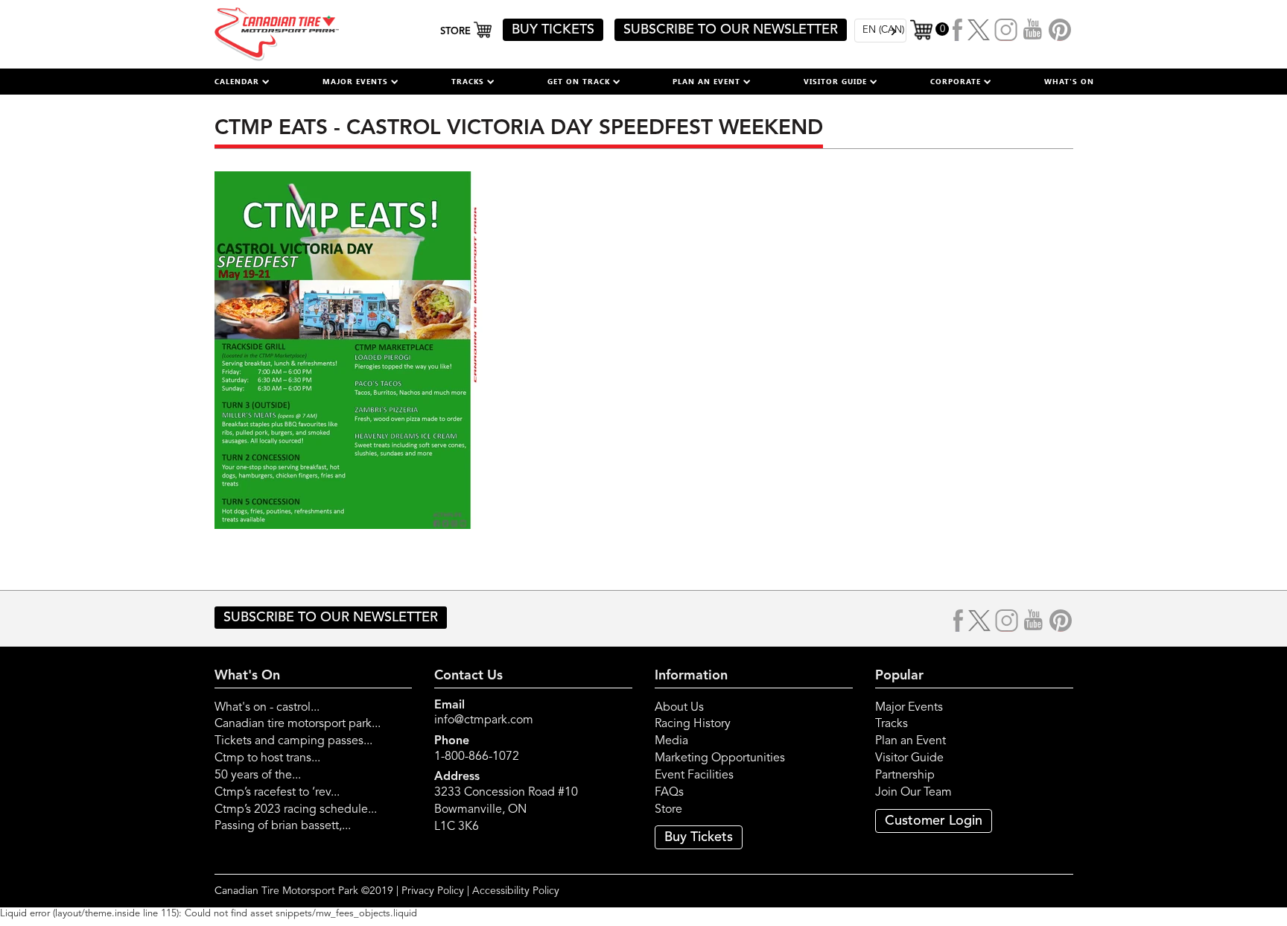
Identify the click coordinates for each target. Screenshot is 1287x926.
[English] (880, 30)
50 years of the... (257, 775)
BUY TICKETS (553, 30)
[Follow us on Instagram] (1006, 30)
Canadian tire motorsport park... (297, 724)
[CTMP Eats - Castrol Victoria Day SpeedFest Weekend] (348, 349)
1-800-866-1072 (476, 757)
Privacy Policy (432, 891)
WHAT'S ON (1069, 81)
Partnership (905, 775)
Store (668, 810)
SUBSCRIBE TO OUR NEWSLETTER (730, 30)
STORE (457, 32)
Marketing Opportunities (720, 758)
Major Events (909, 708)
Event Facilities (694, 775)
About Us (679, 708)
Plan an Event (910, 741)
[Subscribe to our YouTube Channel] (1033, 30)
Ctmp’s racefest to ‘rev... (277, 793)
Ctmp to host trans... (267, 758)
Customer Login (933, 821)
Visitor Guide (909, 758)
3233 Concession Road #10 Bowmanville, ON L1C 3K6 (506, 810)
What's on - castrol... (267, 708)
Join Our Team (913, 793)
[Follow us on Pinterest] (1059, 30)
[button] (242, 81)
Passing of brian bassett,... (282, 826)
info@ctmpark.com (483, 720)
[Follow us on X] (978, 30)
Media (671, 741)
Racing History (693, 724)
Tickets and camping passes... (293, 741)
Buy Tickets (698, 837)
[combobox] (880, 30)
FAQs (669, 793)
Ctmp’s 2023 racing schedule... (295, 810)
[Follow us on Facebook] (958, 30)
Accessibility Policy (515, 891)
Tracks (891, 724)
